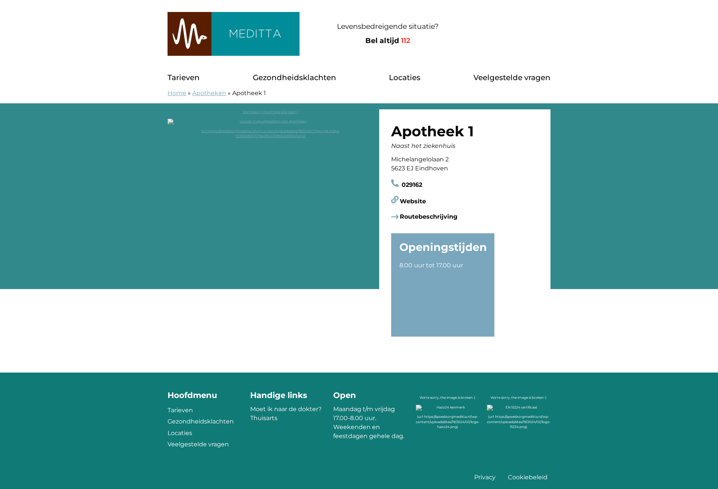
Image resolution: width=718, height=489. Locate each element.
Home (177, 93)
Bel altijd (387, 40)
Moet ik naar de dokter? (286, 409)
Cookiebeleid (527, 477)
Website (413, 201)
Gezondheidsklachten (294, 77)
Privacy (484, 477)
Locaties (404, 77)
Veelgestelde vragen (511, 77)
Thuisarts (263, 418)
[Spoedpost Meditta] (234, 34)
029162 (411, 184)
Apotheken (209, 93)
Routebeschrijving (428, 216)
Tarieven (184, 77)
